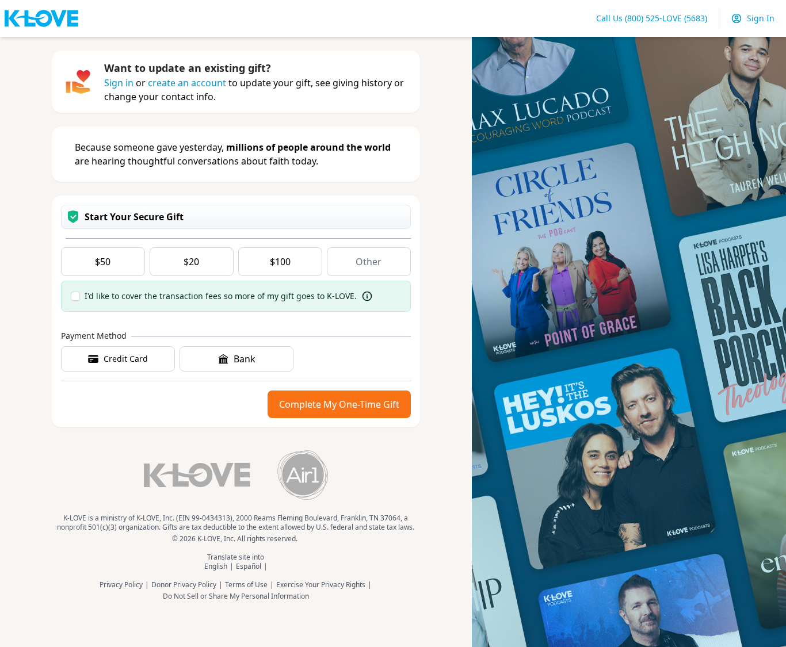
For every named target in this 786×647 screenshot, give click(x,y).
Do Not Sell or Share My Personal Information (236, 596)
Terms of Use (246, 584)
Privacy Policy (121, 584)
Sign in (118, 82)
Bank (244, 359)
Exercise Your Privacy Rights (320, 584)
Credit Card (126, 358)
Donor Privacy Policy (183, 584)
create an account (187, 82)
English (215, 566)
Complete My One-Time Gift (339, 404)
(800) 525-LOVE (651, 18)
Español (248, 566)
